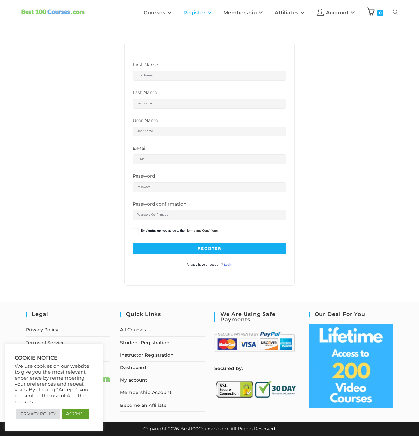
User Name (145, 120)
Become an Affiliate (143, 405)
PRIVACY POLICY (38, 413)
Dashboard (133, 367)
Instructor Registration (146, 355)
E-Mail (140, 148)
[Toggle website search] (395, 13)
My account (133, 380)
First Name (145, 65)
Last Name (145, 92)
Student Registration (145, 343)
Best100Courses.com (204, 429)
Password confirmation (159, 204)
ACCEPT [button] (75, 414)
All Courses (133, 330)
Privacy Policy (42, 330)
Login (228, 264)
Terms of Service (45, 343)
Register (209, 248)
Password (144, 176)
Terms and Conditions (202, 230)
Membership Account (146, 392)
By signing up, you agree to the (179, 230)
